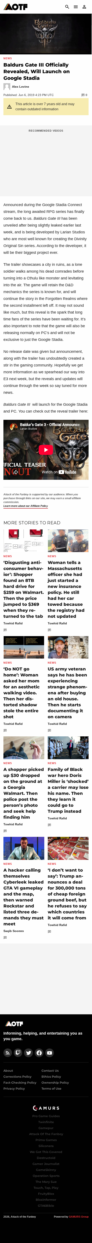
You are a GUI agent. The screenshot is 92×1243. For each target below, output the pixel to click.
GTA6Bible (46, 1206)
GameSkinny (46, 1170)
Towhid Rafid (13, 623)
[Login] (84, 7)
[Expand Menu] (75, 7)
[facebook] (39, 1052)
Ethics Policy (51, 1077)
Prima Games (46, 1140)
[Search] (67, 7)
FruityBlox (46, 1194)
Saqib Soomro (13, 931)
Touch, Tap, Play (46, 1188)
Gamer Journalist (46, 1164)
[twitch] (18, 1052)
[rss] (7, 1052)
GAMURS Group (79, 1216)
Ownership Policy (55, 1083)
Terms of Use (51, 1088)
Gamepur (46, 1128)
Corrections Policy (17, 1077)
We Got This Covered (46, 1152)
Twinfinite (46, 1122)
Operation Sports (46, 1176)
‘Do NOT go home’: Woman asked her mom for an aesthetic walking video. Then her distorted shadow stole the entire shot (21, 692)
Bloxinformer (46, 1200)
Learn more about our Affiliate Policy (25, 505)
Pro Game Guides (46, 1116)
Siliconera (46, 1146)
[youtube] (49, 1052)
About (8, 1071)
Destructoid (46, 1158)
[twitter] (28, 1052)
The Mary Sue (46, 1182)
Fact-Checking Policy (19, 1083)
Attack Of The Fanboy (46, 1134)
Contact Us (50, 1071)
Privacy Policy (14, 1088)
